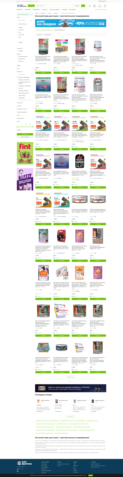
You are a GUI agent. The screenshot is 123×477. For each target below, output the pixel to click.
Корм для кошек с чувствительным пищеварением (47, 420)
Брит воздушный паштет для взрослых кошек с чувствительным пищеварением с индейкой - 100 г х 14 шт (43, 96)
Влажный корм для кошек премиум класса (45, 427)
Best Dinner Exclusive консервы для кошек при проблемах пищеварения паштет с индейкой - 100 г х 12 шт (80, 211)
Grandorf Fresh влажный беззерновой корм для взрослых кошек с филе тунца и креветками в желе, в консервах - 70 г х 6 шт (61, 135)
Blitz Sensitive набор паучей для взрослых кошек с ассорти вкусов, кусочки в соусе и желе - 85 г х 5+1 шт (61, 248)
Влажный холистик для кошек (61, 433)
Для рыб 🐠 (64, 9)
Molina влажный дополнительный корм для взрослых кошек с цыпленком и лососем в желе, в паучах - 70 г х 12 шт (97, 284)
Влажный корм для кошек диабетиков (81, 427)
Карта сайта (32, 473)
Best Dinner (75, 465)
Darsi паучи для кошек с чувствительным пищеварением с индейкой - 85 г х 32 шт (97, 247)
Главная (36, 13)
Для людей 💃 (72, 9)
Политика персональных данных (22, 473)
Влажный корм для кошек (92, 420)
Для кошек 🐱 (28, 9)
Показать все (70, 377)
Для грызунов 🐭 (36, 9)
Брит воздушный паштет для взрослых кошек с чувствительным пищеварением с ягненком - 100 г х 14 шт (61, 173)
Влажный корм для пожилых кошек (64, 427)
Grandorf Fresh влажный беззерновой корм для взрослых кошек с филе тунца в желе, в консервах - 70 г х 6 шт (97, 135)
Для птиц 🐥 (45, 9)
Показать (24, 134)
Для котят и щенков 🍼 (55, 9)
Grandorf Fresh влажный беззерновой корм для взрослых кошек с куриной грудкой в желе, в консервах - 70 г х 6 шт (43, 211)
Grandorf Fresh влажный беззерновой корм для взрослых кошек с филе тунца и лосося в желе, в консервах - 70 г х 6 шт (42, 135)
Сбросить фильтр (25, 137)
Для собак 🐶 (20, 9)
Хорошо (90, 475)
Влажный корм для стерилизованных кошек (45, 423)
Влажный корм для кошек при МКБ (87, 430)
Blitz (74, 467)
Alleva (74, 464)
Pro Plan (75, 470)
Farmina (75, 468)
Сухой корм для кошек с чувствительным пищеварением (72, 420)
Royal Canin (75, 472)
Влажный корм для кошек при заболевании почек (67, 430)
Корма (49, 13)
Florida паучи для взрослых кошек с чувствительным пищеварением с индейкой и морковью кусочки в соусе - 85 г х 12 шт (43, 284)
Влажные (56, 13)
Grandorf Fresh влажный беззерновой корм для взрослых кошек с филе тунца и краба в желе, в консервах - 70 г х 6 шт (80, 135)
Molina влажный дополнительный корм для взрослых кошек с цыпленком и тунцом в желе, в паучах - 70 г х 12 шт (79, 248)
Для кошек (43, 13)
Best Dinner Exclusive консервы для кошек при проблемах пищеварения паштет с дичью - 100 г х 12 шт (98, 211)
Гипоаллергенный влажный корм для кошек (79, 423)
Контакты (37, 1)
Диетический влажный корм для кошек (44, 433)
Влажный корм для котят (62, 423)
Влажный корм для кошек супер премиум (45, 430)
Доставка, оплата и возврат (28, 1)
